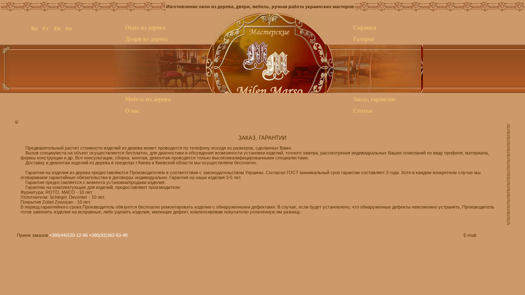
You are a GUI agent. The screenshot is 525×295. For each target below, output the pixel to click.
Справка (364, 27)
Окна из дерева (145, 27)
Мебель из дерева (148, 99)
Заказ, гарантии (374, 99)
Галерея (363, 38)
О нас (132, 110)
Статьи (362, 110)
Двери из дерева (146, 38)
